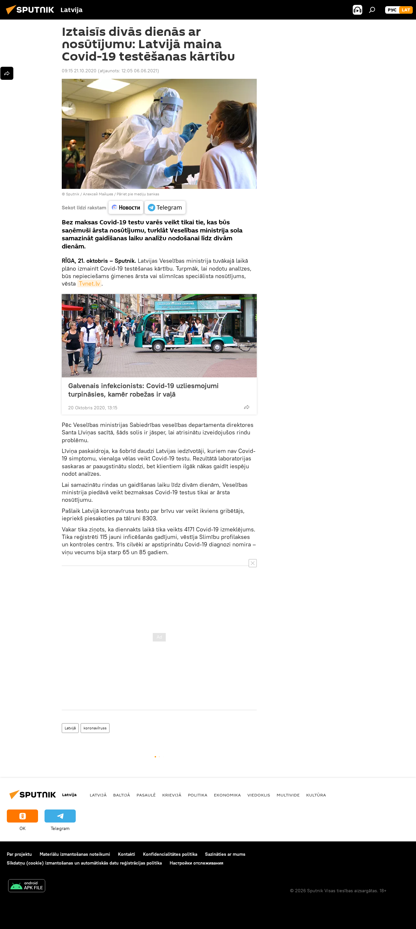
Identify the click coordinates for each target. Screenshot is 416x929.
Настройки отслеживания (196, 863)
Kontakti (126, 854)
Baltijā (121, 795)
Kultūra (316, 795)
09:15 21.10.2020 (79, 71)
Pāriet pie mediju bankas (138, 193)
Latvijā (70, 727)
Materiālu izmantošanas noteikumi (75, 854)
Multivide (288, 795)
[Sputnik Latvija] (31, 15)
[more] (246, 407)
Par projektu (19, 854)
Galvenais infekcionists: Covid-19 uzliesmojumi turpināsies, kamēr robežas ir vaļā (143, 389)
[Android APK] (27, 886)
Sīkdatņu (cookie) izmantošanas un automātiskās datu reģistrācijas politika (84, 863)
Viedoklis (258, 795)
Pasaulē (146, 795)
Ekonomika (227, 795)
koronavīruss (95, 727)
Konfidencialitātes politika (170, 854)
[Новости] (126, 207)
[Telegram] (165, 207)
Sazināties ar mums (225, 854)
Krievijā (171, 795)
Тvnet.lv (89, 283)
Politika (197, 795)
